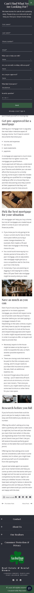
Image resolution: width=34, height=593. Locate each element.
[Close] (31, 2)
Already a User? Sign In (17, 111)
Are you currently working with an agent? (16, 65)
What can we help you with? (11, 56)
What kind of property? (9, 84)
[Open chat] (29, 588)
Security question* (8, 93)
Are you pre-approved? (9, 74)
